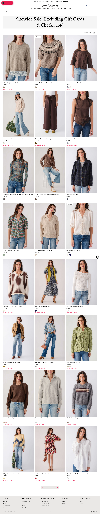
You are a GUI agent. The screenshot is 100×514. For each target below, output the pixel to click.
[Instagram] (94, 512)
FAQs (23, 503)
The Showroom (6, 507)
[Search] (3, 5)
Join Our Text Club (45, 503)
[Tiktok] (96, 512)
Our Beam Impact (6, 505)
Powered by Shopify (15, 511)
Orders (63, 503)
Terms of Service (25, 507)
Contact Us (5, 503)
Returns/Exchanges (26, 501)
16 (54, 487)
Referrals (81, 503)
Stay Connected (44, 501)
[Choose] (31, 79)
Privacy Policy (25, 505)
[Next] (57, 487)
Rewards (81, 501)
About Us (5, 501)
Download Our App (45, 505)
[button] (90, 32)
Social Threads (8, 511)
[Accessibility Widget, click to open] (97, 257)
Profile (63, 501)
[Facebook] (92, 512)
